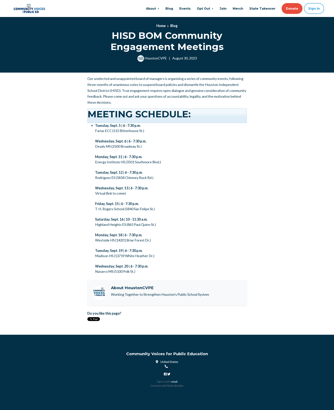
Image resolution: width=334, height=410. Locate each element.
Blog (169, 8)
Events (185, 8)
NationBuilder (175, 385)
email (174, 381)
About (151, 8)
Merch (238, 8)
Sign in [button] (314, 8)
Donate (292, 8)
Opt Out (204, 8)
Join (223, 8)
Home (161, 26)
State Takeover (262, 8)
